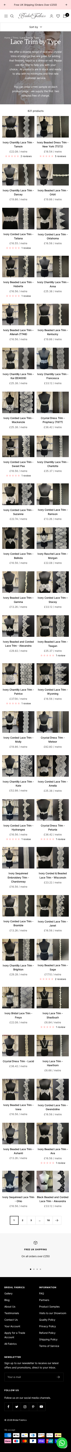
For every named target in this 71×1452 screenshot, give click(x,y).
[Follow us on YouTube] (41, 1407)
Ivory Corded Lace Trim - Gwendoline (53, 1107)
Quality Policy (47, 1319)
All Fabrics (10, 1343)
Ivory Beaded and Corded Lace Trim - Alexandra (18, 643)
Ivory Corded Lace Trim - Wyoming (53, 691)
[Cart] (65, 16)
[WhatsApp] (61, 1442)
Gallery (8, 1293)
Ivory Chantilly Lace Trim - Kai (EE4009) (18, 376)
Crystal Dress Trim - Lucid (18, 1061)
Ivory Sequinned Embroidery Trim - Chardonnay (18, 877)
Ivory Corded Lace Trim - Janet (53, 923)
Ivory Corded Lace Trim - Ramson (53, 511)
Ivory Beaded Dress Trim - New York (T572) (52, 144)
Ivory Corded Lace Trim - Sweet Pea (18, 464)
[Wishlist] (58, 16)
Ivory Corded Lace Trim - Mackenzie (18, 420)
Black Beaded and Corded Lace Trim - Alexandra (52, 1199)
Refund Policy (47, 1332)
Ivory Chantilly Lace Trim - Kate (18, 783)
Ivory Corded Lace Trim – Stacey (53, 599)
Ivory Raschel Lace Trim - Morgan (53, 555)
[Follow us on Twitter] (17, 1407)
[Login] (51, 16)
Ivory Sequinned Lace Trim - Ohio (18, 1199)
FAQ (41, 1293)
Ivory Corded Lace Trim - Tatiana (18, 236)
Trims (15, 37)
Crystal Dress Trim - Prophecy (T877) (53, 420)
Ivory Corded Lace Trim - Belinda (18, 555)
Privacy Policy (47, 1326)
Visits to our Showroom (52, 1313)
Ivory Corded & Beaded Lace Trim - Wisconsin (53, 875)
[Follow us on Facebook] (8, 1407)
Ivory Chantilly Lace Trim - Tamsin (18, 144)
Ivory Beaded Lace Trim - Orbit (53, 192)
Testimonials (11, 1313)
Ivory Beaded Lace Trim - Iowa (18, 1107)
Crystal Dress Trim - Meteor (53, 739)
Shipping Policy (48, 1339)
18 (48, 1220)
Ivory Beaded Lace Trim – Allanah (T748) (18, 332)
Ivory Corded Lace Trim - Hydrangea (18, 827)
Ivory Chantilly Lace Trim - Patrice (18, 691)
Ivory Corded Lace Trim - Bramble (18, 923)
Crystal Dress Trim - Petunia (53, 827)
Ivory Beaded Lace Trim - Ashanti (18, 1151)
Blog (7, 1300)
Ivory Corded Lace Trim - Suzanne (18, 511)
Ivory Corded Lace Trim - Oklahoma (53, 236)
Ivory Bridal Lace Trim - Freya (18, 1015)
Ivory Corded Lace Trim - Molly (18, 739)
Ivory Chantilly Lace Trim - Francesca (52, 376)
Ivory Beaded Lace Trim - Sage (53, 967)
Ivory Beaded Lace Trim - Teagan (53, 643)
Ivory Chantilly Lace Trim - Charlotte (52, 464)
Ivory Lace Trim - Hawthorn (53, 1063)
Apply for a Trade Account (14, 1335)
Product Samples (49, 1306)
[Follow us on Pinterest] (33, 1407)
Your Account (12, 1326)
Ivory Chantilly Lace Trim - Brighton (18, 967)
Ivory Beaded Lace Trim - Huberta (18, 284)
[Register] (58, 1377)
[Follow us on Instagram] (25, 1407)
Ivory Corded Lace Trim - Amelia (53, 783)
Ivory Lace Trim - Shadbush (53, 1015)
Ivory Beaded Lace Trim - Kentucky (53, 332)
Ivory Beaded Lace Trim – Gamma (18, 599)
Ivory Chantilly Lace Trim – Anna (52, 284)
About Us (9, 1306)
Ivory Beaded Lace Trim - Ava (53, 1151)
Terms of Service (49, 1345)
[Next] (57, 1220)
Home (7, 37)
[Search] (12, 16)
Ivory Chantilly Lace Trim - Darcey (18, 192)
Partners (44, 1300)
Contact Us (11, 1319)
